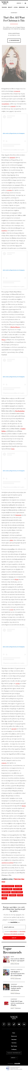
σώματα (4, 763)
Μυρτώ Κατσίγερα (16, 978)
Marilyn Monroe (15, 327)
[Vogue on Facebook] (4, 1024)
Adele (11, 540)
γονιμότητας (5, 104)
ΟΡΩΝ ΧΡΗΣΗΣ (13, 931)
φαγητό (14, 729)
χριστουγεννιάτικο (7, 862)
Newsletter (14, 1039)
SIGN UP (14, 938)
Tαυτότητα (14, 1042)
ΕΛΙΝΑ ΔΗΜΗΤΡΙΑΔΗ (14, 33)
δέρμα (17, 579)
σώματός (13, 106)
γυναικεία (17, 91)
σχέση (17, 683)
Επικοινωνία (14, 1036)
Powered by (11, 1063)
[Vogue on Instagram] (9, 1024)
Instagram (18, 515)
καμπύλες (5, 230)
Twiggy (4, 339)
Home (13, 1033)
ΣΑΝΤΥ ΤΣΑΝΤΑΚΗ (16, 1008)
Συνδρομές (14, 1049)
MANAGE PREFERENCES (14, 1053)
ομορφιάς (12, 157)
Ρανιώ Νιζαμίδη (15, 993)
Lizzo (12, 449)
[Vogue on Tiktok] (14, 1024)
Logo (14, 1018)
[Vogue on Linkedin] (24, 1024)
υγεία (11, 609)
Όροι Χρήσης (14, 1046)
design (24, 806)
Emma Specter (15, 964)
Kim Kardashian (19, 411)
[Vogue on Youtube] (19, 1024)
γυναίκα (9, 190)
